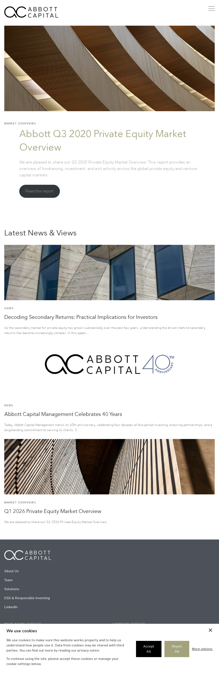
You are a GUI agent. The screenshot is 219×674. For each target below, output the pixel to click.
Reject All (177, 649)
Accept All (148, 649)
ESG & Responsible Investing (27, 598)
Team (8, 580)
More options (202, 649)
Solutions (11, 589)
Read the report (39, 191)
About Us (11, 571)
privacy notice (88, 650)
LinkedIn (11, 607)
